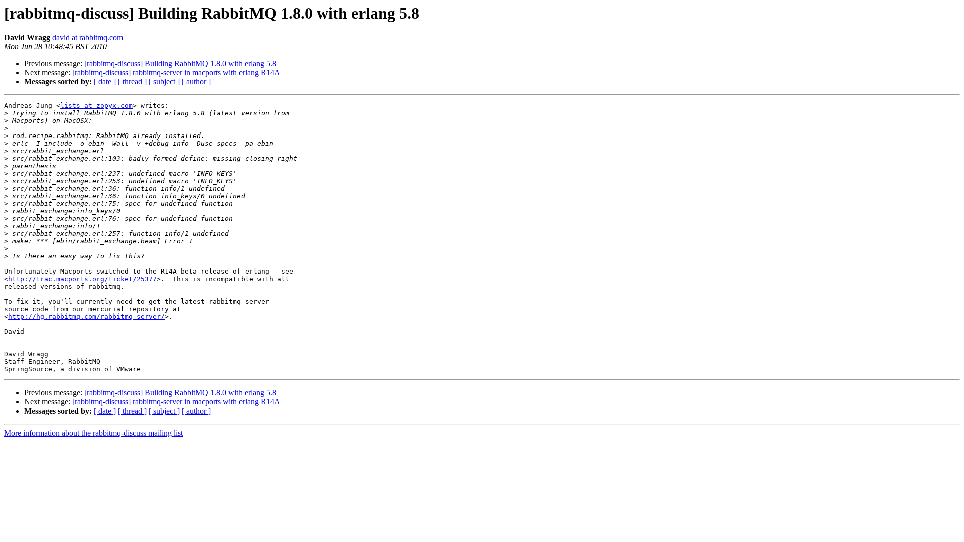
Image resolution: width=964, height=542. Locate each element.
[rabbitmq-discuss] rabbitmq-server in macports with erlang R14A (176, 72)
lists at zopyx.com (96, 105)
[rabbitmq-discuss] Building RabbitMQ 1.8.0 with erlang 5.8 (180, 63)
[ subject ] (164, 81)
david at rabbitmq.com (87, 37)
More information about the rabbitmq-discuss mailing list (93, 433)
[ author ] (196, 81)
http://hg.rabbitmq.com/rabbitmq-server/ (86, 316)
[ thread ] (132, 81)
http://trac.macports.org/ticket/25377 (82, 279)
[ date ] (105, 81)
